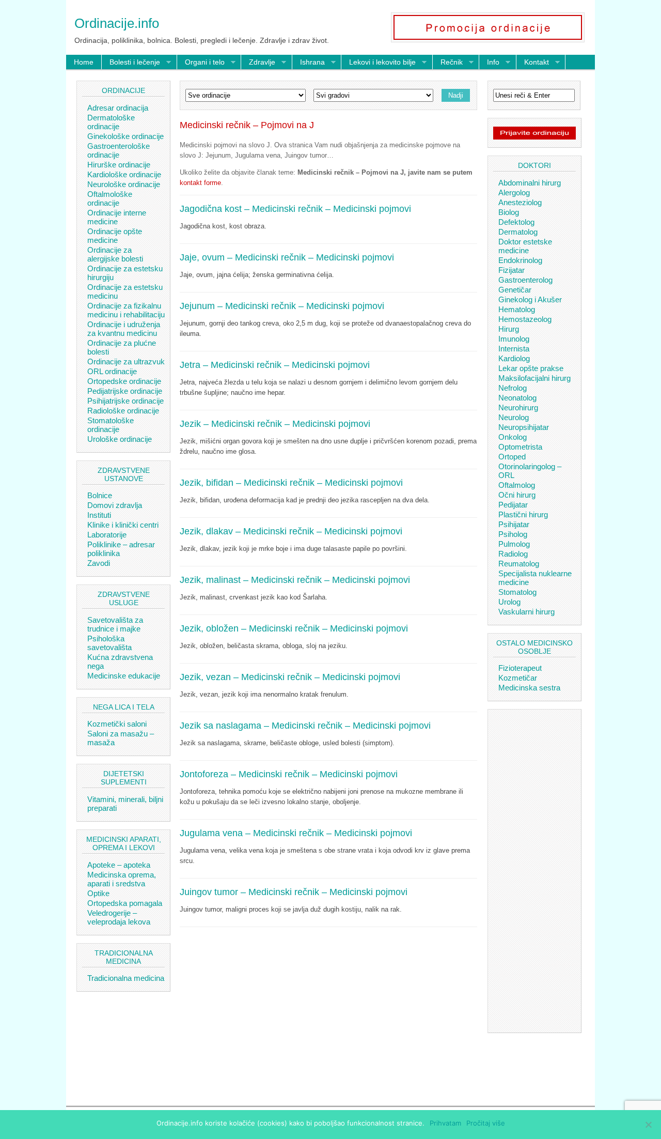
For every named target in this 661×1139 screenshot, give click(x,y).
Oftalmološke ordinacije (109, 198)
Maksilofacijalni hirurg (534, 378)
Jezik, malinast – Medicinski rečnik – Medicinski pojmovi (295, 580)
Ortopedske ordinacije (124, 381)
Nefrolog (512, 387)
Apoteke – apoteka (118, 864)
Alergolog (514, 192)
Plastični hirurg (523, 514)
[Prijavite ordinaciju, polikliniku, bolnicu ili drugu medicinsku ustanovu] (534, 137)
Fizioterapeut (520, 668)
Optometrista (520, 446)
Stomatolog (517, 592)
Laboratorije (107, 534)
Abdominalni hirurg (529, 182)
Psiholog (512, 534)
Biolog (508, 212)
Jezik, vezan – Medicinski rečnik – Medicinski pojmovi (290, 677)
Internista (513, 348)
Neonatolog (517, 397)
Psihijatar (513, 524)
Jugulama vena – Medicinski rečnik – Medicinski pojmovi (296, 833)
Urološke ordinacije (119, 439)
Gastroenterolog (525, 279)
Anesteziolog (520, 202)
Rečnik (448, 62)
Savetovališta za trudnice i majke (115, 624)
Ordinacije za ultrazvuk (126, 361)
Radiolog (513, 553)
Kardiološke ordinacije (124, 174)
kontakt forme (200, 183)
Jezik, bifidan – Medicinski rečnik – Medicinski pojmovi (291, 483)
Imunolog (513, 338)
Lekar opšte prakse (530, 368)
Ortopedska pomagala (124, 903)
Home (83, 62)
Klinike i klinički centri (123, 524)
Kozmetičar (517, 677)
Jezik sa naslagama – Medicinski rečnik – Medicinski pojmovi (305, 725)
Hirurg (508, 329)
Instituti (99, 515)
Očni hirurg (517, 494)
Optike (98, 893)
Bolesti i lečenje (131, 62)
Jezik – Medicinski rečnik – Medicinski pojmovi (275, 424)
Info (489, 62)
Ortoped (512, 456)
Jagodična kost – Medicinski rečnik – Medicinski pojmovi (295, 209)
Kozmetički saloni (117, 723)
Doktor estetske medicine (525, 246)
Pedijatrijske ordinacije (124, 391)
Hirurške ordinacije (118, 164)
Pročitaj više (485, 1123)
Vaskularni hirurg (526, 611)
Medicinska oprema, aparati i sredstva (121, 879)
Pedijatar (513, 504)
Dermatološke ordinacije (111, 122)
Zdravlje (258, 62)
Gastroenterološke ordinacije (118, 150)
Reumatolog (518, 563)
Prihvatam (445, 1123)
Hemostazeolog (525, 319)
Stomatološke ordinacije (110, 425)
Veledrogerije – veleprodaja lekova (118, 917)
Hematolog (516, 309)
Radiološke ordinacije (123, 410)
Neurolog (513, 417)
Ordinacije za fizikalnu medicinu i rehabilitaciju (126, 310)
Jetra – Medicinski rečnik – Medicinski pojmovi (275, 365)
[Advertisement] (328, 1015)
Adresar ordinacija (117, 107)
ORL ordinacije (112, 371)
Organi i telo (201, 62)
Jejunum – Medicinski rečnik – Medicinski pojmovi (282, 306)
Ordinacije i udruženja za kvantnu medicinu (123, 328)
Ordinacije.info (116, 23)
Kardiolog (514, 358)
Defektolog (516, 222)
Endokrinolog (520, 260)
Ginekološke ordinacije (125, 136)
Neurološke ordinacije (123, 184)
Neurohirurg (518, 407)
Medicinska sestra (529, 687)
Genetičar (514, 289)
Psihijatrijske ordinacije (125, 400)
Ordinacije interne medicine (116, 217)
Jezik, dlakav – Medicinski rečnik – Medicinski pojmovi (291, 531)
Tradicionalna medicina (125, 978)
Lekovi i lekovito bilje (378, 62)
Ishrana (308, 62)
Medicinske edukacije (123, 675)
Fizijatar (511, 270)
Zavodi (98, 563)
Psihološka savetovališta (109, 643)
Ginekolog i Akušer (530, 299)
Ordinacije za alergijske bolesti (115, 254)
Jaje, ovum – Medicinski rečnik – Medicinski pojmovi (287, 257)
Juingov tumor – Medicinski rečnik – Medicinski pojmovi (293, 892)
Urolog (509, 601)
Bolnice (99, 495)
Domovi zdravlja (114, 505)
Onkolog (512, 437)
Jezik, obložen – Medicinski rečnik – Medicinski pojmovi (294, 628)
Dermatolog (518, 231)
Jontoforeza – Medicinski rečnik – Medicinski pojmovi (289, 774)
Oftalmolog (516, 485)
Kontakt (532, 62)
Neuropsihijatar (523, 427)
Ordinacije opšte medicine (114, 235)
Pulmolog (514, 544)
